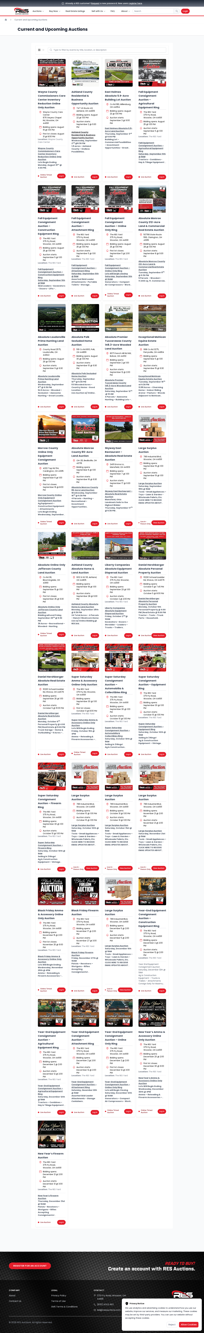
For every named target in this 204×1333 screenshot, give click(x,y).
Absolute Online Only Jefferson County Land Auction (51, 568)
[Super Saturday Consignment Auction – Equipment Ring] (152, 658)
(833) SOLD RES (105, 1304)
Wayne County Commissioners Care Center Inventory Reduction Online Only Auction (52, 99)
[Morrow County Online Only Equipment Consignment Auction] (52, 429)
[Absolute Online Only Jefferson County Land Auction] (52, 546)
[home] (21, 11)
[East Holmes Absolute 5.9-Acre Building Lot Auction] (119, 73)
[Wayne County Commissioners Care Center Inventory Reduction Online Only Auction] (52, 73)
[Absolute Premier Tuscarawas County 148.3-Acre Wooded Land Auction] (119, 318)
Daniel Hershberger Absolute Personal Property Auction (151, 568)
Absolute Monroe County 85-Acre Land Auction (82, 452)
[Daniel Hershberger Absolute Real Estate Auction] (52, 658)
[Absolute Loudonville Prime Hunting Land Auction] (52, 318)
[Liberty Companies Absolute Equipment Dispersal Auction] (119, 546)
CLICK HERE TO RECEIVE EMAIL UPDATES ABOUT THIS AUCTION (150, 503)
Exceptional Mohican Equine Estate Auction (152, 340)
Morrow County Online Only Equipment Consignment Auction (48, 455)
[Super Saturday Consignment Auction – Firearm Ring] (52, 776)
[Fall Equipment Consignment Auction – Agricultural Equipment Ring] (152, 73)
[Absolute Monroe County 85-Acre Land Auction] (85, 429)
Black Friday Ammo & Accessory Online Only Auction (50, 914)
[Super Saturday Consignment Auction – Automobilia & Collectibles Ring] (119, 658)
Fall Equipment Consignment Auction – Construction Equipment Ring (48, 226)
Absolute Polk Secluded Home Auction (81, 340)
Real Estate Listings (75, 11)
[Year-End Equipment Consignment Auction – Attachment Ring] (85, 1013)
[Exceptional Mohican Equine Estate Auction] (152, 318)
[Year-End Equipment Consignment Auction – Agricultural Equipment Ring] (52, 1013)
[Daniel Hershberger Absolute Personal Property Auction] (152, 546)
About (12, 1295)
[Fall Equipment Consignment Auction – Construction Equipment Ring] (52, 199)
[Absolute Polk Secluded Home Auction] (85, 318)
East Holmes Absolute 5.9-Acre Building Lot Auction (118, 95)
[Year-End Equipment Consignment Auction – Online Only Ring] (119, 1013)
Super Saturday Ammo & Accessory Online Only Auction (84, 680)
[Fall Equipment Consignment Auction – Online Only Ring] (119, 199)
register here (135, 3)
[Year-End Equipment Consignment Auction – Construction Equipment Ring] (152, 891)
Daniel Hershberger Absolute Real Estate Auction (51, 680)
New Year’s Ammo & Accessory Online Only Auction (151, 1035)
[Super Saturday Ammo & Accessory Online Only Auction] (85, 658)
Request (95, 3)
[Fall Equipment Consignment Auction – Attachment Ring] (85, 199)
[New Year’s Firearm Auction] (52, 1134)
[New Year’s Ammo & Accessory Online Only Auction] (152, 1013)
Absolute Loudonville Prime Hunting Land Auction (51, 340)
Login (185, 11)
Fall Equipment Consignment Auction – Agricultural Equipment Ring (148, 99)
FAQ (113, 11)
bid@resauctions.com (109, 1310)
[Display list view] (44, 50)
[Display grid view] (40, 50)
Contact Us (15, 1301)
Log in (61, 176)
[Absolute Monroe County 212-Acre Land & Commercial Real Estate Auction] (152, 199)
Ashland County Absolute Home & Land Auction (82, 568)
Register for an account (29, 1265)
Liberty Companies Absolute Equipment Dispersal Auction (118, 568)
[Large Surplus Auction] (152, 429)
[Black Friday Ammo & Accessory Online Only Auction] (52, 891)
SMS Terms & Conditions (64, 1306)
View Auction (158, 522)
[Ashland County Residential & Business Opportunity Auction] (85, 73)
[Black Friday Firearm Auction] (85, 891)
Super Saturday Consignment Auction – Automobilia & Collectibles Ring (116, 684)
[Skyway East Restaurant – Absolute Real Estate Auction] (119, 429)
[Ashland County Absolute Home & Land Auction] (85, 546)
